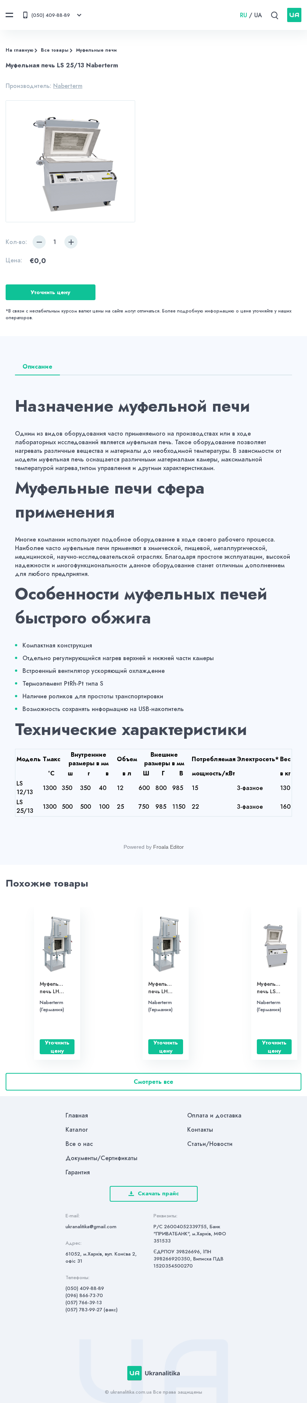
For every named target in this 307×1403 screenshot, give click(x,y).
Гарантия (78, 1172)
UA (258, 15)
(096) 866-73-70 (84, 1295)
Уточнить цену (50, 292)
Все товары (55, 50)
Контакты (200, 1129)
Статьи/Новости (209, 1144)
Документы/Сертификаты (101, 1158)
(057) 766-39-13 (84, 1302)
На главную (19, 50)
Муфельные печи (96, 50)
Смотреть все (153, 1081)
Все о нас (79, 1144)
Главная (77, 1115)
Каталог (77, 1129)
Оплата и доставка (214, 1115)
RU (243, 15)
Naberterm (67, 86)
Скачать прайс (158, 1193)
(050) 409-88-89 (85, 1288)
